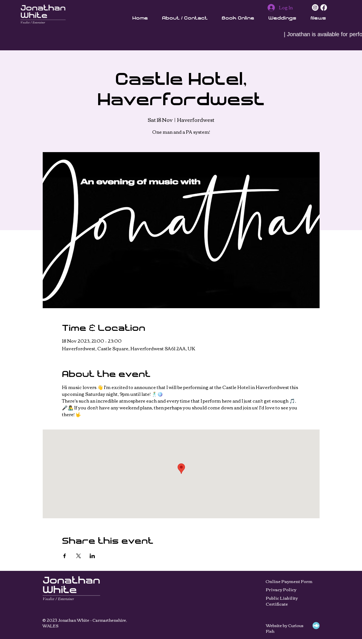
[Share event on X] (78, 556)
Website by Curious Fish (284, 628)
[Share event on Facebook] (64, 556)
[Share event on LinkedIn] (92, 556)
